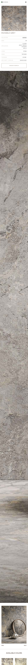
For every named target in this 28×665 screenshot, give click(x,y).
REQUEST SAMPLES (14, 65)
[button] (26, 2)
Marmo (25, 37)
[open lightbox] (14, 18)
